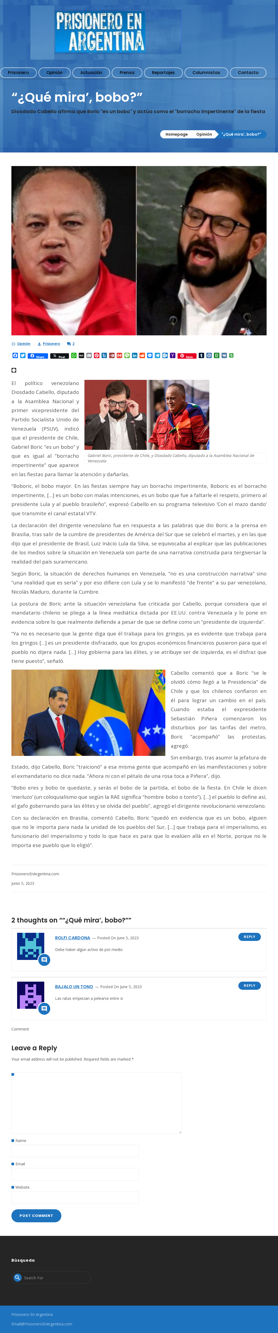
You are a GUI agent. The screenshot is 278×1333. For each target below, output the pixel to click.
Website (22, 1187)
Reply (249, 936)
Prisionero (51, 343)
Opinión (204, 134)
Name (20, 1140)
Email (20, 1163)
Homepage (177, 134)
